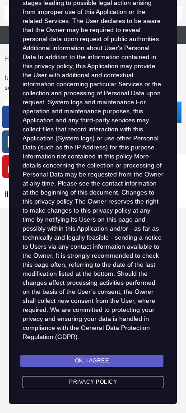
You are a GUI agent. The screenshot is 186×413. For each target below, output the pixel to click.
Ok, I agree (92, 360)
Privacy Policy (93, 382)
